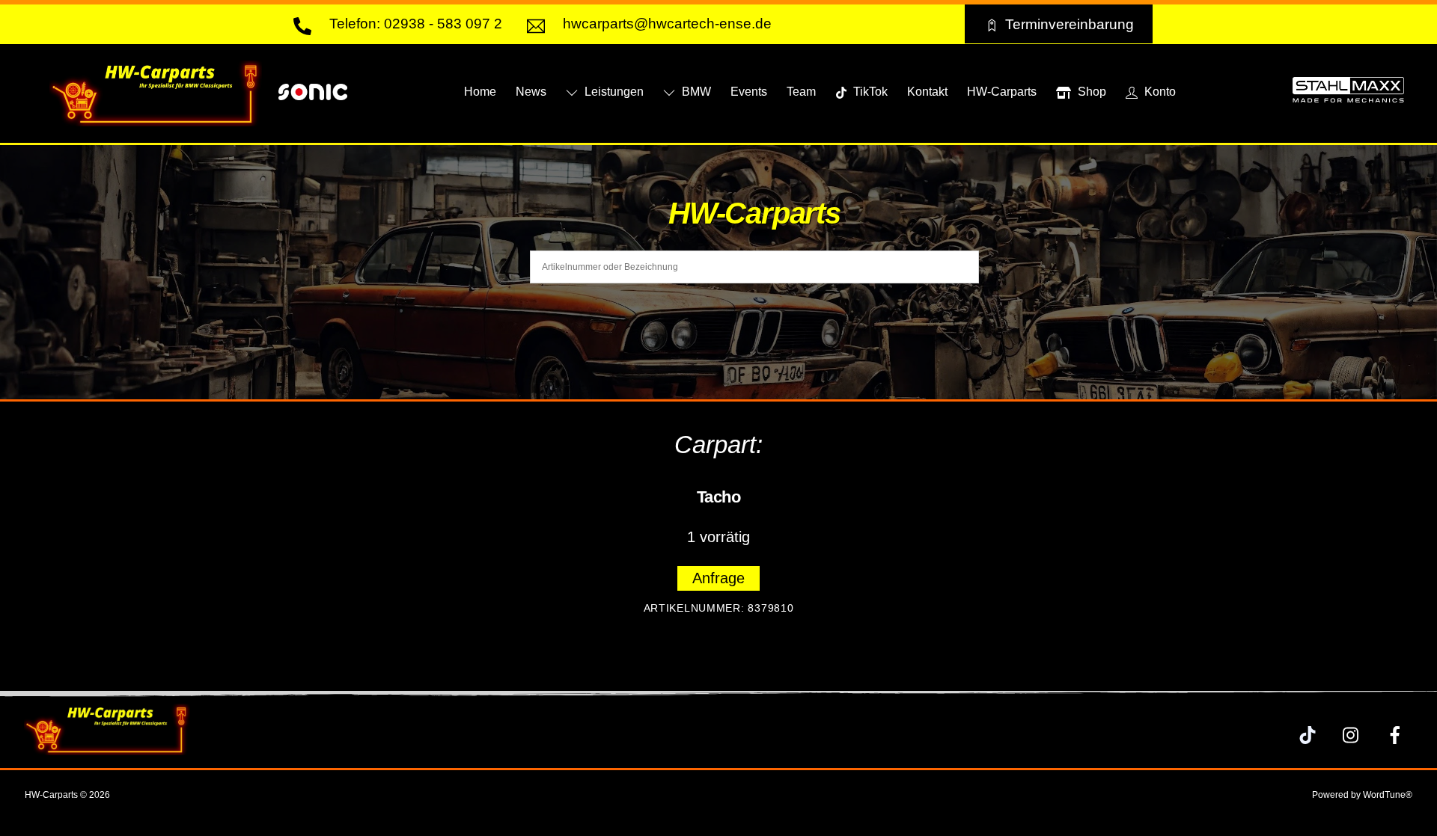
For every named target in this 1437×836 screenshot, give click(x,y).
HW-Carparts (1002, 91)
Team (801, 91)
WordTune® (1387, 795)
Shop (1090, 91)
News (531, 91)
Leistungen (613, 91)
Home (480, 91)
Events (748, 91)
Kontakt (927, 91)
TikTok (869, 91)
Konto (1158, 91)
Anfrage (718, 578)
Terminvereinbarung (1069, 24)
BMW (695, 91)
